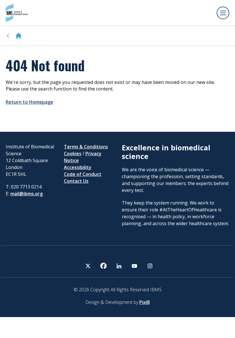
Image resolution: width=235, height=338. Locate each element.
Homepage (18, 36)
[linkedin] (119, 266)
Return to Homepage (29, 102)
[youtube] (134, 266)
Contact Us (76, 181)
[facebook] (103, 266)
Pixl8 (144, 302)
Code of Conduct (82, 174)
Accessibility (77, 167)
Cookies (72, 153)
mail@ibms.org (26, 193)
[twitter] (88, 266)
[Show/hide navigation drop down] (223, 13)
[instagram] (150, 266)
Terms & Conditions (86, 147)
